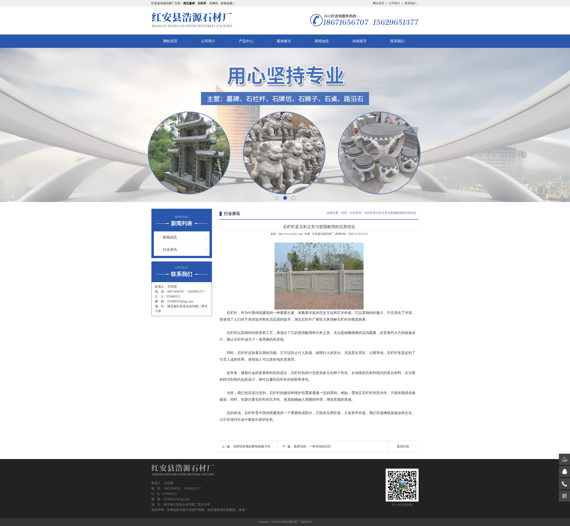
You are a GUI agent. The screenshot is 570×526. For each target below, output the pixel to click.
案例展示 (284, 41)
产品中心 (246, 41)
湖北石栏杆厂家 (306, 319)
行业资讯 (170, 249)
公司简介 (394, 3)
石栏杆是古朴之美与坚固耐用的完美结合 (390, 212)
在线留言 (359, 41)
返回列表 (403, 446)
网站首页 (378, 3)
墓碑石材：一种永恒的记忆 (312, 446)
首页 (344, 212)
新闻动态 (322, 41)
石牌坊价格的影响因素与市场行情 (256, 446)
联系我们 (410, 3)
